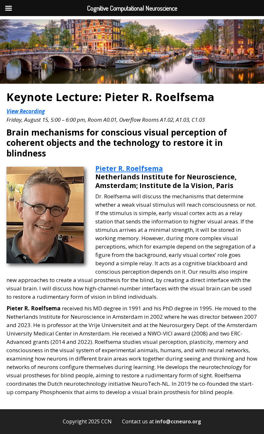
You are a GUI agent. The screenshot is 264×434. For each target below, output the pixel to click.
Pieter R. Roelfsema (129, 168)
